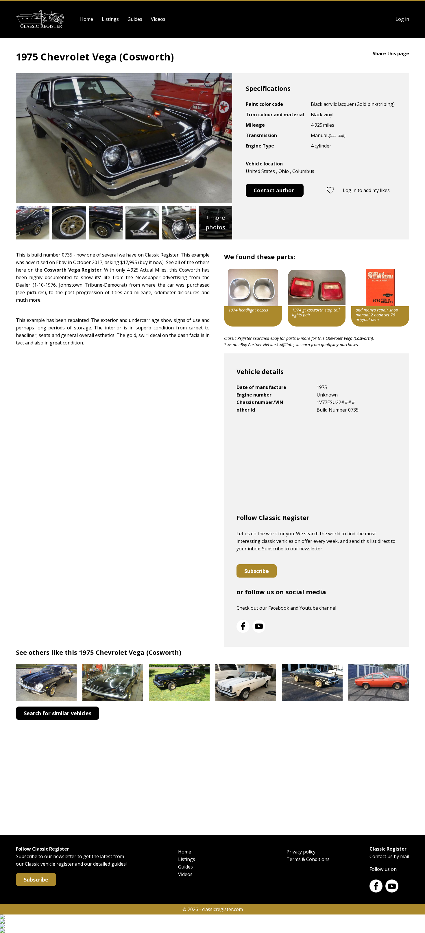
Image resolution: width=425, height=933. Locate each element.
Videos (158, 19)
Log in (402, 19)
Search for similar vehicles (57, 713)
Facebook (243, 626)
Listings (110, 19)
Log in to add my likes (366, 190)
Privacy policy (301, 852)
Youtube (258, 626)
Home (86, 19)
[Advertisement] (316, 465)
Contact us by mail (389, 856)
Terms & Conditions (308, 859)
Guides (135, 19)
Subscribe (256, 570)
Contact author (274, 190)
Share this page (391, 53)
